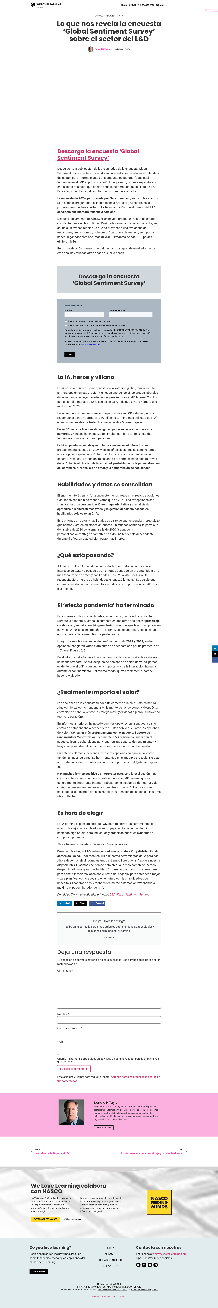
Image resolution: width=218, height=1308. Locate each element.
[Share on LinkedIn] (215, 648)
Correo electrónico (69, 1028)
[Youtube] (150, 1265)
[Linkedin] (138, 1265)
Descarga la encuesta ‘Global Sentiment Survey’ (98, 154)
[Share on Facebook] (215, 660)
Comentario (65, 970)
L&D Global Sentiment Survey (129, 894)
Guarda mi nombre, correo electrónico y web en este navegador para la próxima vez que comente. (108, 1060)
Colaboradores (146, 5)
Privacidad (96, 1296)
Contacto (123, 1296)
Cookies (114, 1296)
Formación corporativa (109, 15)
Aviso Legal (106, 1296)
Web (60, 1041)
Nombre (63, 1014)
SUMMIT (132, 5)
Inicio (124, 5)
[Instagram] (155, 1265)
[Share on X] (215, 654)
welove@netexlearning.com (169, 1253)
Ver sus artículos (104, 1128)
